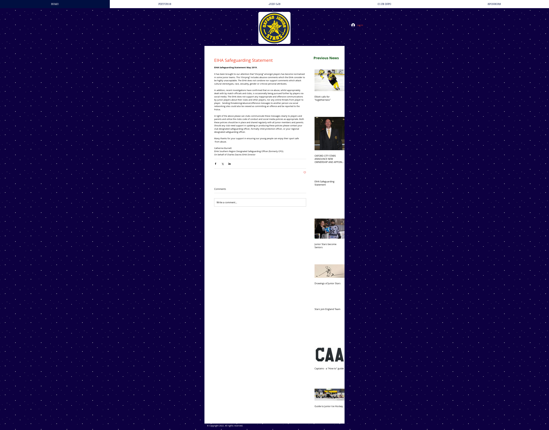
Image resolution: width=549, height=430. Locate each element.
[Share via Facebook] (215, 163)
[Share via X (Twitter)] (222, 163)
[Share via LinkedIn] (229, 163)
